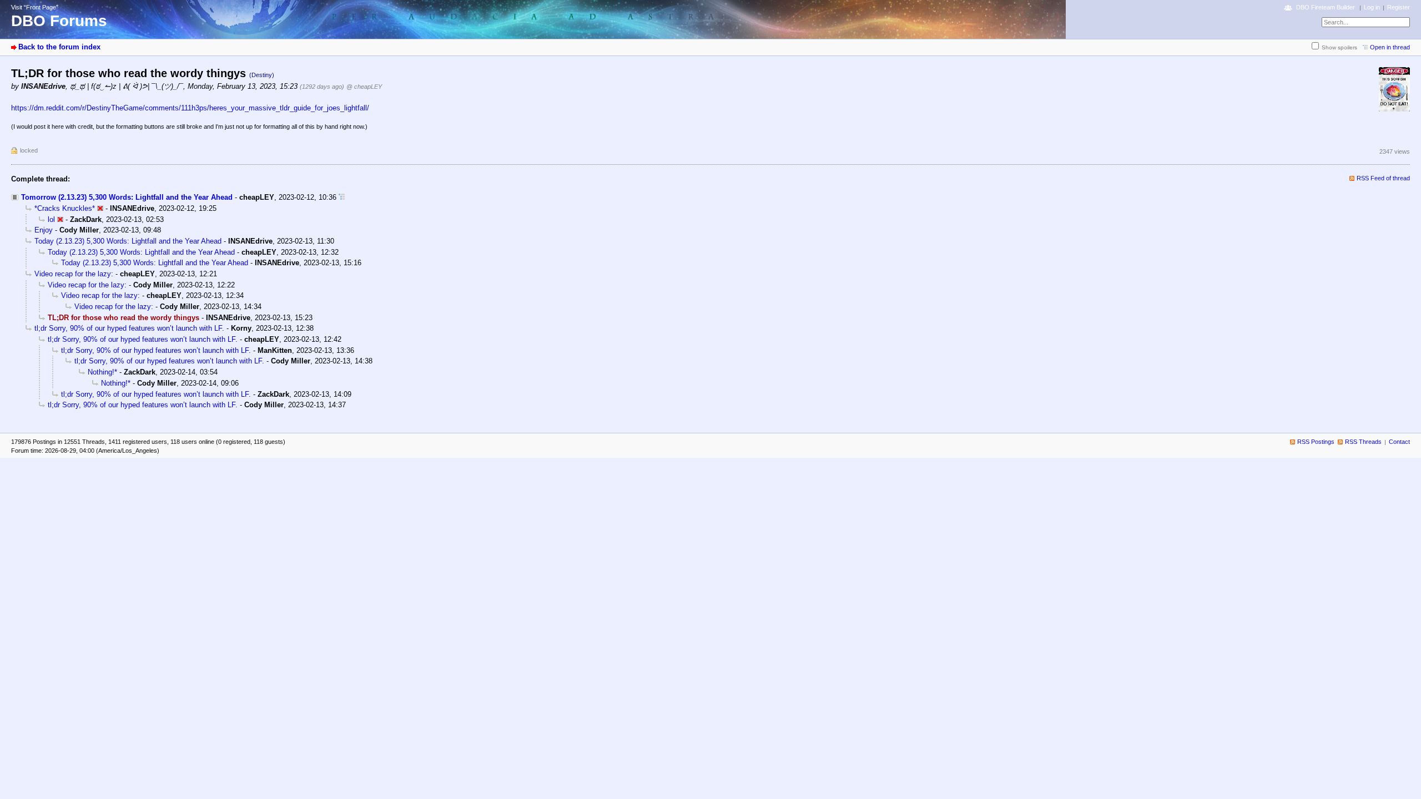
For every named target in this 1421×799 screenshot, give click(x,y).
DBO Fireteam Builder (1325, 7)
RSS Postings (1315, 441)
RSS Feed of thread (1383, 178)
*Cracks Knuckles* (64, 208)
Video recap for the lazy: (73, 274)
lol (51, 219)
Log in (1372, 7)
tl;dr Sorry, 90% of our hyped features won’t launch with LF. (129, 328)
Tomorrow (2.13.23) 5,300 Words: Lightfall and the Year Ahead (127, 197)
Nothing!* (102, 372)
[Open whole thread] (342, 197)
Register (1398, 7)
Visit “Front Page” (34, 7)
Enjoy (43, 230)
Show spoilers (1339, 47)
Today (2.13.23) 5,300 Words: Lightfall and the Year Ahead (127, 241)
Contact (1399, 441)
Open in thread (1390, 47)
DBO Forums (59, 20)
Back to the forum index (59, 47)
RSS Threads (1363, 441)
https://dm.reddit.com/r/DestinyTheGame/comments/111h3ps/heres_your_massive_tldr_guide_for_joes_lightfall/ (190, 108)
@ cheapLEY (364, 86)
